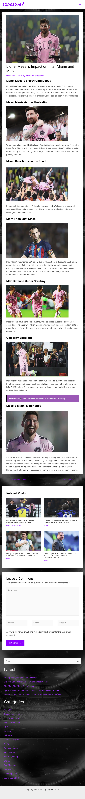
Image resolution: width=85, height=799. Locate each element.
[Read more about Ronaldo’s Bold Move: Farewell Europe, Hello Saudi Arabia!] (23, 507)
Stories (7, 761)
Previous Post (19, 479)
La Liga (7, 731)
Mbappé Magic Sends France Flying (20, 677)
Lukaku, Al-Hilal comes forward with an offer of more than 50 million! (61, 521)
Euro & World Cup (12, 722)
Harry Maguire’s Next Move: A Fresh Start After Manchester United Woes (22, 554)
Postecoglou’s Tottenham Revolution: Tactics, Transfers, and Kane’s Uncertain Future (60, 555)
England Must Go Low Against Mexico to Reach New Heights (31, 690)
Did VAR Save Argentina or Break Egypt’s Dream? (26, 682)
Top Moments (10, 765)
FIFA (6, 727)
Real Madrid (9, 752)
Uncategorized (10, 773)
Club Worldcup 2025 (13, 718)
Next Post (67, 479)
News (8, 75)
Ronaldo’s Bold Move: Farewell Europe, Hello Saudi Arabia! (20, 521)
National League (11, 739)
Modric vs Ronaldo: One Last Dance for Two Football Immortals (32, 694)
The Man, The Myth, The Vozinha (19, 686)
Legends (8, 735)
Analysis (8, 710)
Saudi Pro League (12, 756)
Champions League (13, 714)
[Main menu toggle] (80, 4)
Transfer (8, 769)
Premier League (16, 525)
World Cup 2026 (11, 778)
